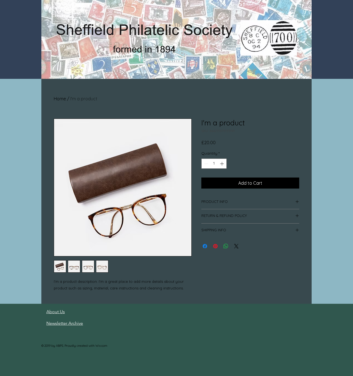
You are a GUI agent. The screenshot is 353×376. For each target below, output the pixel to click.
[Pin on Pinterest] (215, 246)
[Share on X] (236, 246)
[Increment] (222, 163)
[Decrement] (205, 163)
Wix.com (101, 346)
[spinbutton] (214, 163)
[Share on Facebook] (205, 246)
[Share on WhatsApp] (226, 246)
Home (60, 98)
